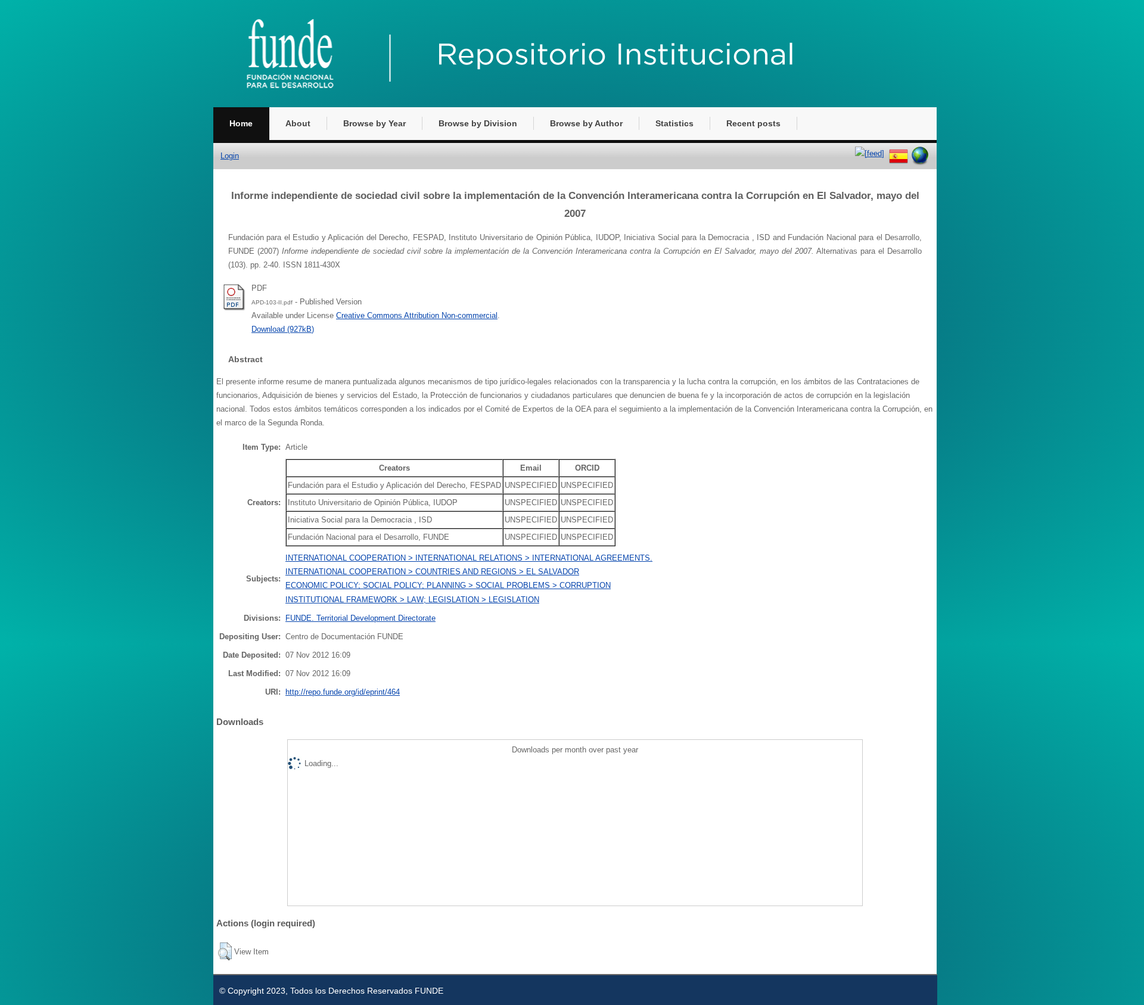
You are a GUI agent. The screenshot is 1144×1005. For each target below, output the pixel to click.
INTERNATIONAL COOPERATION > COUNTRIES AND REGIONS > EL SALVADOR (432, 571)
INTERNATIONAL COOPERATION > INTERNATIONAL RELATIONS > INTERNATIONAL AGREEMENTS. (468, 557)
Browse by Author (586, 123)
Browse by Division (478, 123)
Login (229, 155)
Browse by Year (374, 123)
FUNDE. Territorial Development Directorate (360, 618)
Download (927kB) (282, 329)
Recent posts (753, 123)
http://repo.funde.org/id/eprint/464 (342, 691)
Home (241, 123)
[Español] (898, 153)
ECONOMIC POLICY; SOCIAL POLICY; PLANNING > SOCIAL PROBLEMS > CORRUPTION (448, 585)
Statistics (674, 123)
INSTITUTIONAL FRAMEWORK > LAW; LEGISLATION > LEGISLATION (412, 599)
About (297, 123)
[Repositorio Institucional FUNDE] (541, 104)
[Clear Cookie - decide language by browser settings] (920, 153)
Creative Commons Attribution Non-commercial (417, 315)
